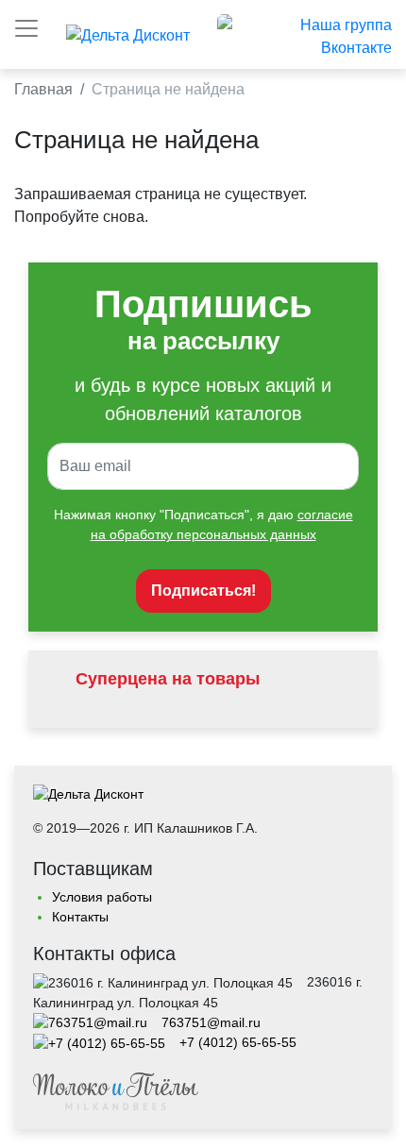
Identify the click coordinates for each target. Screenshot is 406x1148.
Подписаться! (203, 590)
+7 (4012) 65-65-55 (237, 1042)
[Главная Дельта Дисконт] (88, 799)
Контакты (80, 916)
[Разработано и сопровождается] (115, 1090)
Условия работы (102, 896)
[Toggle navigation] (26, 28)
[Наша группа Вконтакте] (304, 35)
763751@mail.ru (211, 1022)
